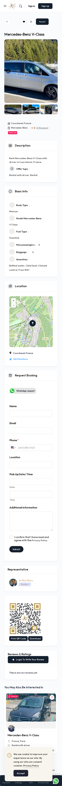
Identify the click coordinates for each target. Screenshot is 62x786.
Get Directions (20, 359)
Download (35, 638)
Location (15, 457)
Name (13, 406)
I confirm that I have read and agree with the (31, 538)
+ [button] (13, 300)
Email (13, 423)
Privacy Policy (39, 540)
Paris (22, 741)
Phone (14, 440)
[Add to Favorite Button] (52, 697)
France (27, 123)
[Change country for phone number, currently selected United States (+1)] (13, 447)
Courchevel (17, 123)
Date (12, 487)
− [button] (13, 305)
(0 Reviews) (42, 128)
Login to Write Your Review (30, 659)
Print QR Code (18, 638)
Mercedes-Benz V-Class (23, 735)
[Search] (20, 6)
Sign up (45, 6)
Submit (16, 549)
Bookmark (24, 21)
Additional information (23, 507)
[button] (8, 71)
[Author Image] (11, 728)
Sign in (31, 6)
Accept (21, 773)
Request (42, 22)
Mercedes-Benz (19, 127)
